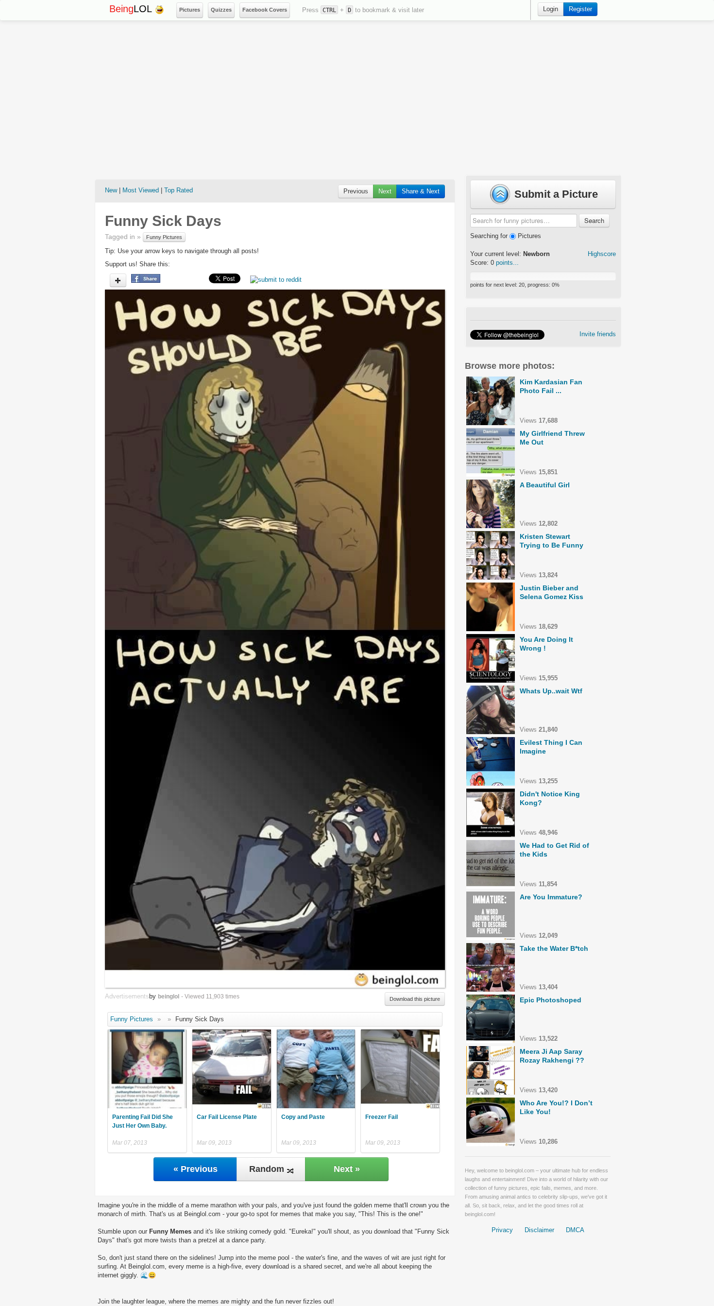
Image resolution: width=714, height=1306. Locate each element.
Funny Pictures (164, 237)
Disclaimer (539, 1230)
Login (550, 9)
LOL (131, 8)
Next (384, 191)
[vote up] (118, 280)
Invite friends (597, 334)
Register (580, 9)
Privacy (502, 1230)
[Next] (360, 638)
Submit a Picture (554, 194)
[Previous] (190, 638)
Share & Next (421, 191)
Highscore (602, 254)
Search (594, 220)
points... (507, 262)
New (111, 190)
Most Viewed (140, 190)
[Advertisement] (357, 98)
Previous (355, 191)
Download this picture (415, 999)
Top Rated (178, 190)
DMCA (575, 1230)
